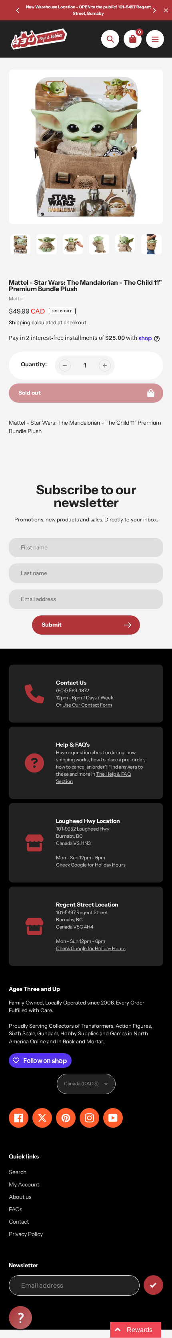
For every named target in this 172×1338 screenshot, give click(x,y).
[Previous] (18, 10)
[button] (20, 1317)
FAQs (15, 1209)
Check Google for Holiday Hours (91, 865)
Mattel (16, 299)
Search (17, 1172)
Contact (19, 1221)
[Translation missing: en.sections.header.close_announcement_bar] (166, 10)
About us (20, 1196)
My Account (24, 1184)
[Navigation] (155, 39)
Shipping (19, 322)
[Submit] (153, 1285)
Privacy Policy (26, 1234)
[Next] (154, 10)
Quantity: (34, 364)
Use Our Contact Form (87, 705)
